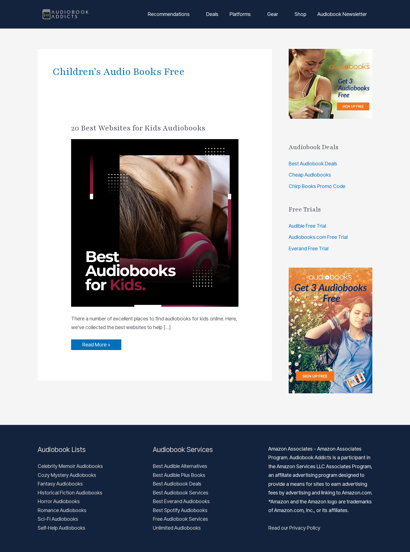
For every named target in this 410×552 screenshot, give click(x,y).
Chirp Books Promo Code (317, 186)
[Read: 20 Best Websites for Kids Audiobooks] (154, 222)
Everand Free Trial (308, 248)
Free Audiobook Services (180, 519)
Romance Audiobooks (62, 510)
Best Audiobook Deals (313, 163)
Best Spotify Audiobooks (180, 510)
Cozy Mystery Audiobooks (67, 475)
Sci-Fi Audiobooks (58, 519)
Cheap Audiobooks (310, 175)
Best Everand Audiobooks (181, 501)
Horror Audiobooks (59, 501)
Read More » (96, 343)
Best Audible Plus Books (179, 475)
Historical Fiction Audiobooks (70, 493)
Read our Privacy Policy (294, 528)
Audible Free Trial (307, 226)
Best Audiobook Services (180, 493)
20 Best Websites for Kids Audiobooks (138, 128)
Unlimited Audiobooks (177, 528)
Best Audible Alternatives (180, 466)
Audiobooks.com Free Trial (318, 237)
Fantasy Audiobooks (60, 484)
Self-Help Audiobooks (61, 528)
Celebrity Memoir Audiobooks (70, 466)
